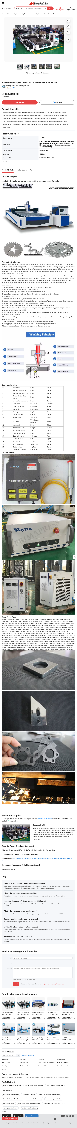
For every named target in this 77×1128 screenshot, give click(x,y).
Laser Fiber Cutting (8, 1103)
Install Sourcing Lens (11, 1119)
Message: (9, 968)
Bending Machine (66, 858)
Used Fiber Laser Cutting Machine (53, 1103)
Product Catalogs (28, 1055)
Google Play (18, 1116)
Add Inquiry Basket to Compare (39, 73)
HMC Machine (61, 1059)
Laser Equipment (37, 14)
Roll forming (23, 1059)
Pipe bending (24, 1062)
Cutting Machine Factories (11, 1094)
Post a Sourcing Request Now (54, 984)
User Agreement (49, 1123)
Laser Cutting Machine (51, 14)
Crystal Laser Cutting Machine (12, 1085)
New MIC (41, 1059)
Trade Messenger (32, 1116)
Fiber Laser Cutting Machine (55, 1085)
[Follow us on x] (64, 1116)
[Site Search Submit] (50, 8)
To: (11, 963)
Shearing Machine (47, 858)
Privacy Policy (67, 1123)
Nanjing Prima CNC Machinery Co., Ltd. (17, 86)
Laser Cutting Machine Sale (54, 1099)
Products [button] (19, 8)
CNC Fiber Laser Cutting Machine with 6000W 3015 (53, 1014)
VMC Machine (6, 1062)
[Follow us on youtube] (70, 1116)
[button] (3, 3)
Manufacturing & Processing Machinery (18, 14)
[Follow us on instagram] (67, 1116)
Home (3, 14)
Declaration (58, 1123)
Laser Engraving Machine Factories (49, 1094)
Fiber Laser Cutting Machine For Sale (29, 1103)
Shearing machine (7, 1066)
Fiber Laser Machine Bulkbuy (29, 1108)
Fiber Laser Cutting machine (46, 1062)
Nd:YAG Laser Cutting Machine (34, 1085)
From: (10, 958)
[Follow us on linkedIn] (55, 1119)
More (3, 1111)
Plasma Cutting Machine (9, 861)
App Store (7, 1116)
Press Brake (38, 858)
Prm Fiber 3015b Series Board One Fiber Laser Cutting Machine (53, 1040)
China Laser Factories (29, 1094)
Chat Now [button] (58, 102)
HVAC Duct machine (62, 1062)
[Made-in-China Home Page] (38, 3)
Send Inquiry (19, 102)
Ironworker (57, 858)
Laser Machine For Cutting (34, 1099)
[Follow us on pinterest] (73, 1116)
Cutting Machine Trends (10, 1108)
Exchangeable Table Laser (27, 1066)
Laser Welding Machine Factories (13, 1099)
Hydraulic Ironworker (63, 1066)
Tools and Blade (43, 1066)
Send (16, 984)
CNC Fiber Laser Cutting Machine (22, 858)
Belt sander (5, 1059)
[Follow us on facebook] (62, 1116)
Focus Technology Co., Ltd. (25, 1123)
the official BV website (45, 819)
